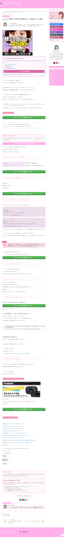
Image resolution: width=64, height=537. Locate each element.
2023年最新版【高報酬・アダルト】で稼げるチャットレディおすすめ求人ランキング (15, 435)
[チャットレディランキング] (5, 459)
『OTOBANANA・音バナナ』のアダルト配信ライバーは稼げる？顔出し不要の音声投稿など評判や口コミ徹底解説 (23, 328)
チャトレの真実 (53, 82)
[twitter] (8, 27)
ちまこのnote (53, 84)
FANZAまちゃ (28, 474)
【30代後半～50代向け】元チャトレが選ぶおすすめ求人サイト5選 (12, 430)
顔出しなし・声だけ (54, 34)
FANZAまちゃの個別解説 (15, 487)
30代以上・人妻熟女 (6, 514)
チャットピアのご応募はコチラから (23, 117)
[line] (25, 500)
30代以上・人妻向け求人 (55, 27)
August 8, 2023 (18, 215)
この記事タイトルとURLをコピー (24, 495)
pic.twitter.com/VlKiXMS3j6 (20, 212)
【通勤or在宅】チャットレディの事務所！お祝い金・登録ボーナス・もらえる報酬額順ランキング (17, 442)
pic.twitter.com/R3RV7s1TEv (32, 223)
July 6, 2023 (18, 226)
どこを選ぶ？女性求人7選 (55, 24)
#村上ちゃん (14, 223)
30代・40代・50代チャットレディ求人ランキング (24, 138)
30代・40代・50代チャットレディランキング (15, 475)
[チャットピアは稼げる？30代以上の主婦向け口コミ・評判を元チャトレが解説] (20, 500)
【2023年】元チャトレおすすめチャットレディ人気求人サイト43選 (12, 423)
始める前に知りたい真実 (54, 37)
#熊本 (22, 223)
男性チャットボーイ (54, 80)
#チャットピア (25, 223)
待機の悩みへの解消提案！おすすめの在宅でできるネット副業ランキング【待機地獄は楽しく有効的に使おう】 (19, 440)
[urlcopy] (28, 500)
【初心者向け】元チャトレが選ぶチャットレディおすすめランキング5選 (13, 428)
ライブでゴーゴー (34, 104)
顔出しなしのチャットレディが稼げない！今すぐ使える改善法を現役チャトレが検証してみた (18, 126)
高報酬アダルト (53, 74)
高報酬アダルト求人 (54, 29)
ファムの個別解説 (18, 489)
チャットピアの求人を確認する (24, 71)
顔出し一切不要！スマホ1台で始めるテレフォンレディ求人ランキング (13, 437)
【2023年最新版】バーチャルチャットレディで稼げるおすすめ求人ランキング (14, 433)
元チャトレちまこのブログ (7, 532)
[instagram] (9, 27)
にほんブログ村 (4, 457)
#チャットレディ (18, 223)
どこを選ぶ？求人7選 (54, 70)
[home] (11, 27)
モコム (11, 105)
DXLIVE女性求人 (53, 32)
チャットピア (27, 107)
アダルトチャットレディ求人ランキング (22, 490)
